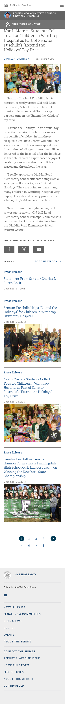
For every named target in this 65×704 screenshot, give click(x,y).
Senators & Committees (22, 614)
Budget (9, 628)
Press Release (13, 272)
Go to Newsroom (46, 261)
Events (9, 635)
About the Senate (17, 641)
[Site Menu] (61, 5)
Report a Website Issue (22, 658)
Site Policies (14, 672)
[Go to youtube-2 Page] (6, 595)
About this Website (19, 679)
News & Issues (14, 607)
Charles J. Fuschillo (26, 16)
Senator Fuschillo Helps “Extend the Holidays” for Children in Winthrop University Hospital (30, 312)
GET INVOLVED (14, 686)
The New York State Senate (21, 5)
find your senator (26, 24)
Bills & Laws (13, 621)
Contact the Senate (19, 651)
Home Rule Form (16, 665)
